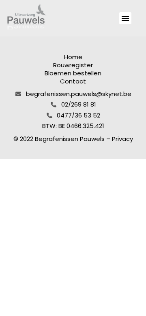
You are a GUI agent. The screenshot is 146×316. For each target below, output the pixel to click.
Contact (73, 81)
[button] (125, 18)
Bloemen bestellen (73, 73)
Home (73, 57)
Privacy (122, 139)
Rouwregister (73, 65)
